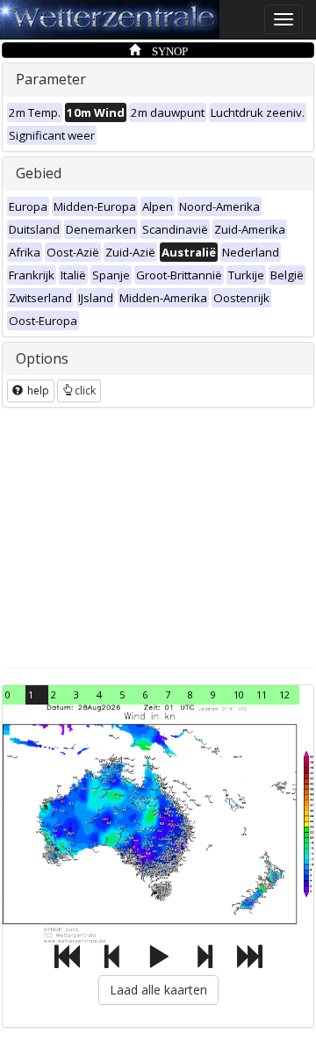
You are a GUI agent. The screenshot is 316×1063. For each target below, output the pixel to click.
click (85, 390)
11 (261, 694)
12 (284, 694)
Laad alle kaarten (158, 989)
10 (238, 694)
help (37, 390)
